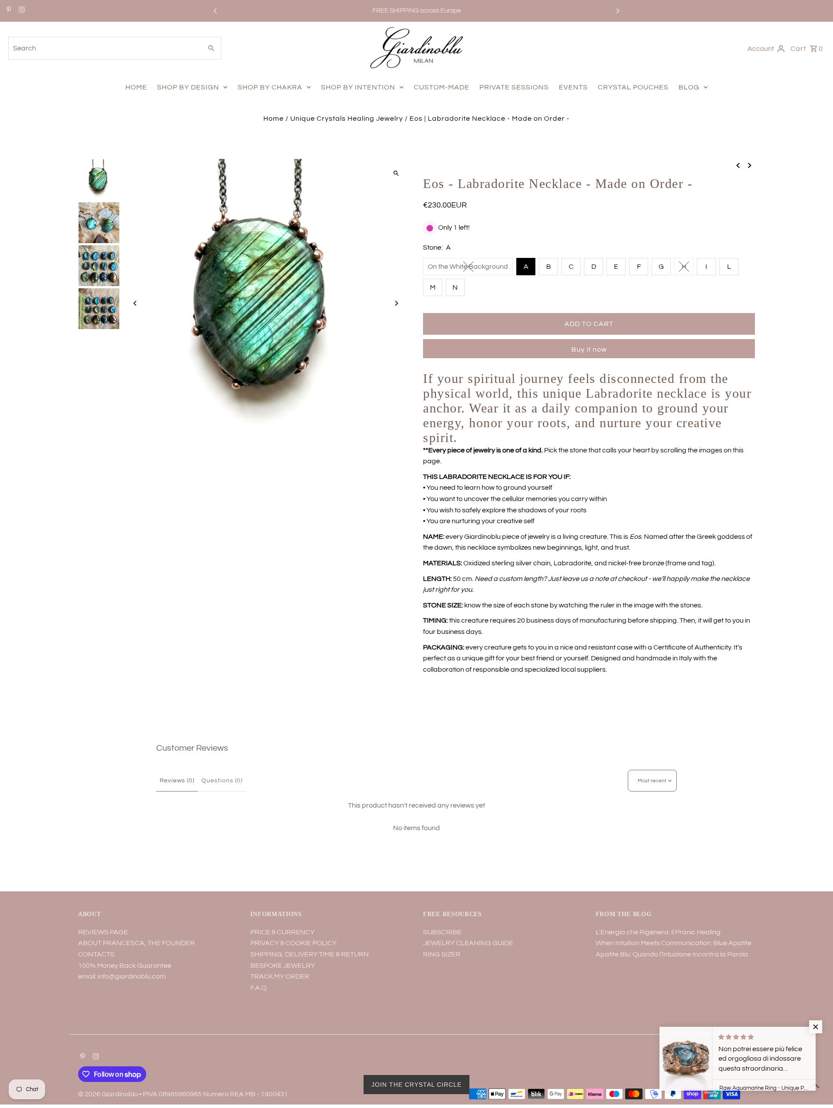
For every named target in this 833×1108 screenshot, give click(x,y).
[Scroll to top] (814, 1085)
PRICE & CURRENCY (282, 932)
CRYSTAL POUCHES (633, 87)
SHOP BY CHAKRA (270, 87)
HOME (136, 87)
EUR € (714, 1063)
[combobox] (104, 48)
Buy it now (589, 349)
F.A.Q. (259, 987)
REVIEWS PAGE (103, 932)
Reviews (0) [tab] (177, 781)
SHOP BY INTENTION (358, 87)
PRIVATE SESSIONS (514, 87)
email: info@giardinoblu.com (122, 976)
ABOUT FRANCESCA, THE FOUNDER (136, 943)
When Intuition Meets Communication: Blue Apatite (673, 943)
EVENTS (573, 87)
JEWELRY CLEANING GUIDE (468, 943)
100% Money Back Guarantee (124, 965)
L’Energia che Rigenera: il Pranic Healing (658, 932)
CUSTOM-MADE (441, 87)
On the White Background (468, 266)
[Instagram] (20, 11)
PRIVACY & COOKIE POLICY (293, 943)
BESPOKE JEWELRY (282, 965)
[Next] (617, 10)
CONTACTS (96, 954)
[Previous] (215, 10)
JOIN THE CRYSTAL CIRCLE (416, 1084)
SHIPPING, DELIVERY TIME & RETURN (309, 954)
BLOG (689, 87)
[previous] (738, 165)
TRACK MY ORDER (279, 976)
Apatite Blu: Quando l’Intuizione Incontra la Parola (672, 954)
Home (273, 118)
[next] (749, 165)
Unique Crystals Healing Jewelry (346, 118)
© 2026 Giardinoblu (108, 1094)
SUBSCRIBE (442, 932)
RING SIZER (441, 954)
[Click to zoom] (396, 173)
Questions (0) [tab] (222, 781)
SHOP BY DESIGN (188, 87)
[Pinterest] (7, 11)
